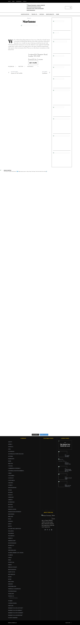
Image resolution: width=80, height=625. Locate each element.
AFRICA (10, 444)
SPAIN (9, 579)
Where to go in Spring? (15, 610)
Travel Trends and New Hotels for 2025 (68, 470)
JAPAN (9, 523)
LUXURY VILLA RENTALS (14, 528)
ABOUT (9, 1)
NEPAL (10, 547)
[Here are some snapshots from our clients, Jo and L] (50, 371)
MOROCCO (11, 545)
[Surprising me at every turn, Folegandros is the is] (10, 409)
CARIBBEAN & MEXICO (14, 468)
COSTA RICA (11, 480)
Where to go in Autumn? (15, 608)
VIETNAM (10, 605)
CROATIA (10, 482)
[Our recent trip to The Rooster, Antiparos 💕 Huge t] (70, 363)
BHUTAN (10, 463)
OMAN (10, 557)
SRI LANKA (11, 581)
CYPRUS (10, 485)
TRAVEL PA (11, 596)
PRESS (13, 1)
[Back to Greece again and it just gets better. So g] (30, 372)
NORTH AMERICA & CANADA (15, 552)
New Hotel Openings (67, 456)
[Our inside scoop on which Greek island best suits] (10, 305)
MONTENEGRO (12, 543)
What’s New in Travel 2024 (68, 486)
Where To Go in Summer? (15, 612)
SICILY (10, 576)
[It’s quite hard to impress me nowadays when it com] (50, 325)
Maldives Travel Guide (48, 491)
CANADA (10, 466)
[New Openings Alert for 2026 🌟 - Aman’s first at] (70, 207)
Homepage (11, 502)
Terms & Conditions (14, 588)
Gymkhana (44, 72)
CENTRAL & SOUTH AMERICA (16, 470)
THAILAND (11, 593)
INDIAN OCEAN (12, 509)
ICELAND (10, 507)
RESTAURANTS (12, 569)
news (48, 449)
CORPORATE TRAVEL (13, 598)
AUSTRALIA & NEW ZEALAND (15, 453)
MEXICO (10, 538)
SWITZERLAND (12, 586)
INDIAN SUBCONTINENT (14, 511)
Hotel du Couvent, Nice (68, 463)
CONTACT (24, 1)
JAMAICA (10, 521)
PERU (9, 560)
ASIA (9, 449)
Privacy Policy (12, 567)
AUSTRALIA (11, 451)
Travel (48, 489)
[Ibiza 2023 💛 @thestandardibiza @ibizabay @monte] (70, 398)
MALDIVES (11, 533)
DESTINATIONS (12, 487)
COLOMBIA (11, 475)
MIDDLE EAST (12, 540)
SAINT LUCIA (11, 572)
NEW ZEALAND (12, 550)
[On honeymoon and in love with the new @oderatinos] (70, 328)
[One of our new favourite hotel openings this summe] (50, 253)
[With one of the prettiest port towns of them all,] (30, 411)
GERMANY (11, 497)
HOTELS (10, 504)
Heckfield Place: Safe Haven (48, 465)
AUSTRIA (10, 456)
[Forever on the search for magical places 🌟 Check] (10, 359)
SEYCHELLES (11, 574)
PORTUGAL (11, 562)
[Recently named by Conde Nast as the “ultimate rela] (10, 199)
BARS (9, 461)
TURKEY (10, 600)
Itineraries (29, 18)
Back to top (68, 622)
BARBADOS (11, 458)
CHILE (9, 473)
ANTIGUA (10, 446)
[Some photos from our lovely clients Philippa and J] (30, 310)
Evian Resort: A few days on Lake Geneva (48, 504)
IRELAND (10, 516)
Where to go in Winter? (15, 615)
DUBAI (10, 490)
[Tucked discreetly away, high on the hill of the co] (30, 266)
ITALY (9, 519)
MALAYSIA (11, 531)
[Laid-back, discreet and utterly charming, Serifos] (50, 409)
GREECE (10, 499)
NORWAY (10, 555)
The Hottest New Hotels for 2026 (48, 478)
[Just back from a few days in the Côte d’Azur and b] (70, 260)
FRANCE (10, 494)
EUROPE (10, 492)
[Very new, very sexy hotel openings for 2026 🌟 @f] (50, 195)
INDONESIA (11, 514)
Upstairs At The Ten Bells (16, 72)
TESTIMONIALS (18, 1)
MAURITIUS (11, 535)
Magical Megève (48, 452)
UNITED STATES (12, 603)
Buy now (33, 63)
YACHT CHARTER (12, 617)
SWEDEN (10, 584)
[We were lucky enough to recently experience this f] (30, 198)
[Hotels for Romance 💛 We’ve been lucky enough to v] (10, 270)
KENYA (10, 526)
